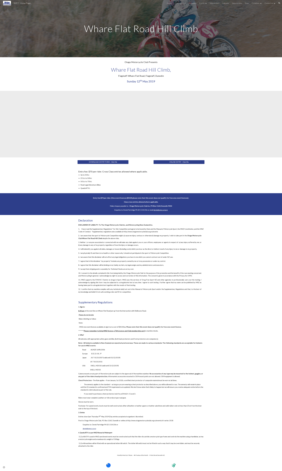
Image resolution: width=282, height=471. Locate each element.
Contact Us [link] (269, 3)
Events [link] (202, 3)
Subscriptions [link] (237, 3)
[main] (141, 28)
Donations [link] (255, 3)
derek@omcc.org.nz (161, 210)
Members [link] (192, 3)
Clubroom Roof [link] (180, 3)
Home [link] (169, 3)
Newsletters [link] (214, 3)
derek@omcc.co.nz (89, 429)
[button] (279, 3)
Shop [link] (247, 3)
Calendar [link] (225, 3)
